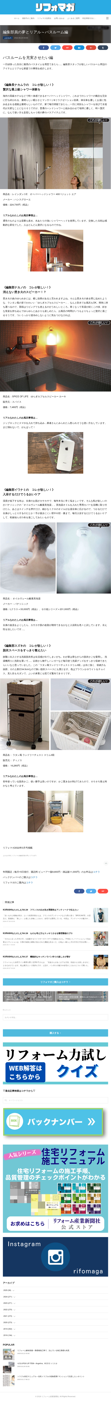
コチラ (96, 871)
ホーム (16, 18)
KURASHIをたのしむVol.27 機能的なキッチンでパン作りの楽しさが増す (37, 956)
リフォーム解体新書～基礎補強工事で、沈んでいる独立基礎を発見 (43, 1350)
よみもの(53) (7, 855)
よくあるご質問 (73, 18)
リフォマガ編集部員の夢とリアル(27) (24, 855)
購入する (54, 1032)
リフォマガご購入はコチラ (54, 981)
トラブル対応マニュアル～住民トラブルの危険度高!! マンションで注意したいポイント (51, 1376)
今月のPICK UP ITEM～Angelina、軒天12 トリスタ (37, 1363)
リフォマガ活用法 (44, 18)
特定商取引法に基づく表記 (90, 18)
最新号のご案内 (28, 18)
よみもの (7, 38)
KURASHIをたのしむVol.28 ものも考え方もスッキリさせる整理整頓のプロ (38, 933)
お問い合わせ (59, 18)
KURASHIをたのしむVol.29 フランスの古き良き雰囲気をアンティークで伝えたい (41, 909)
